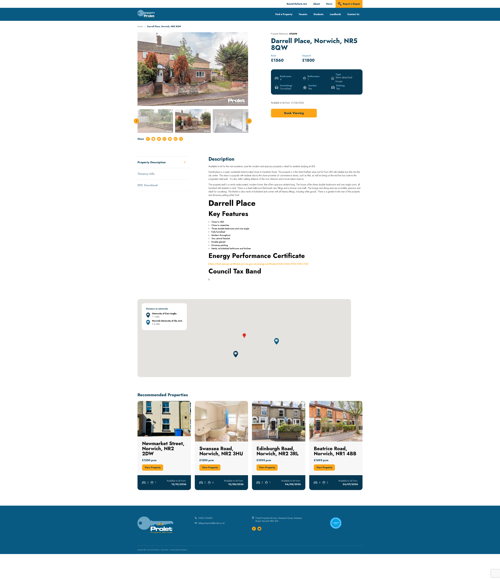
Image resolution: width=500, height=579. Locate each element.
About (316, 4)
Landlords (335, 14)
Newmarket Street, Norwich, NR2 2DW (156, 402)
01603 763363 (205, 518)
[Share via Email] (181, 139)
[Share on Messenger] (153, 139)
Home (140, 26)
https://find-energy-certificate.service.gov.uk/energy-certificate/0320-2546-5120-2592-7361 (258, 264)
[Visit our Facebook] (254, 529)
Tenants (303, 14)
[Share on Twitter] (159, 139)
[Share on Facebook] (148, 139)
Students (319, 14)
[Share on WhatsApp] (164, 139)
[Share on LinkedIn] (175, 139)
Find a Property (283, 14)
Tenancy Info (146, 174)
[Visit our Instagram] (259, 529)
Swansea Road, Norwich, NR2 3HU (211, 402)
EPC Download (148, 185)
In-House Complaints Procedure (178, 550)
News (329, 4)
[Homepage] (146, 14)
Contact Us (353, 14)
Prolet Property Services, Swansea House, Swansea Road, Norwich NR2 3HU (279, 520)
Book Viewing (294, 113)
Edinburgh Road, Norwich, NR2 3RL (269, 402)
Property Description (152, 162)
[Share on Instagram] (170, 139)
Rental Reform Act (297, 4)
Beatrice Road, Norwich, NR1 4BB (325, 402)
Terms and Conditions (153, 550)
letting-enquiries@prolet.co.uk (211, 523)
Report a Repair (351, 4)
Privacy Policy (164, 550)
